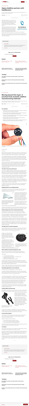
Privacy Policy (3, 404)
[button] (2, 1)
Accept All (25, 404)
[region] (14, 404)
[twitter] (14, 17)
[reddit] (15, 17)
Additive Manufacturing (5, 92)
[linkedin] (13, 17)
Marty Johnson (4, 103)
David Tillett (3, 15)
